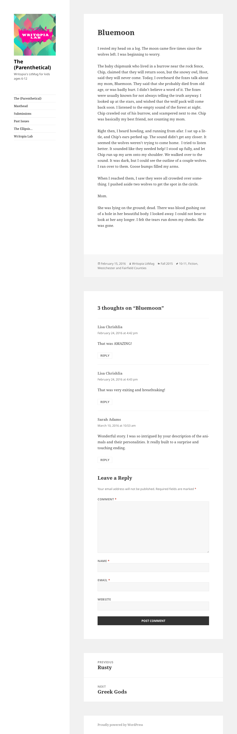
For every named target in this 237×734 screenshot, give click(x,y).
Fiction (192, 264)
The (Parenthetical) (32, 64)
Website (104, 599)
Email (104, 580)
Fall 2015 (167, 264)
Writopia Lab (23, 136)
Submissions (22, 114)
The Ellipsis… (23, 129)
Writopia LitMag (143, 264)
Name (104, 561)
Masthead (21, 106)
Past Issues (21, 121)
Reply (104, 356)
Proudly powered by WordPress (120, 725)
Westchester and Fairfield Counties (122, 268)
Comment (107, 499)
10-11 (183, 264)
